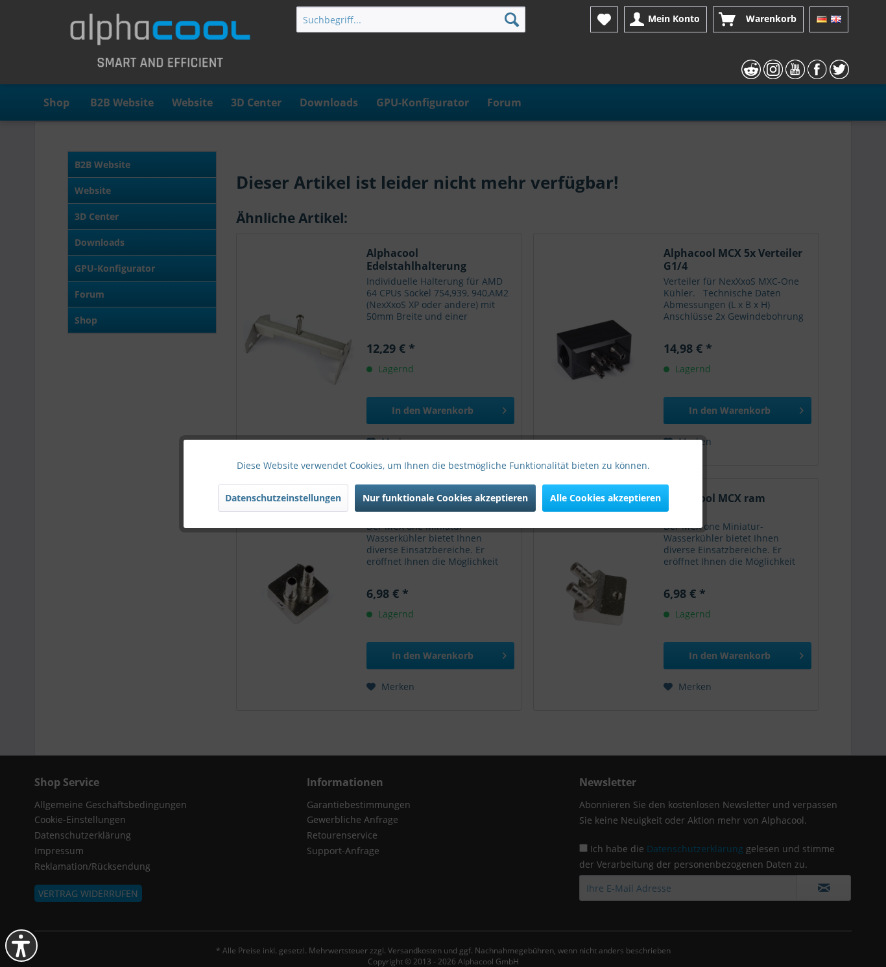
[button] (21, 946)
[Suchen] (511, 19)
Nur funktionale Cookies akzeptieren (445, 498)
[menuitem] (410, 19)
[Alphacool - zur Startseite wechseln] (160, 45)
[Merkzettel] (604, 19)
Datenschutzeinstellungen (283, 498)
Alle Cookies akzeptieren (605, 498)
